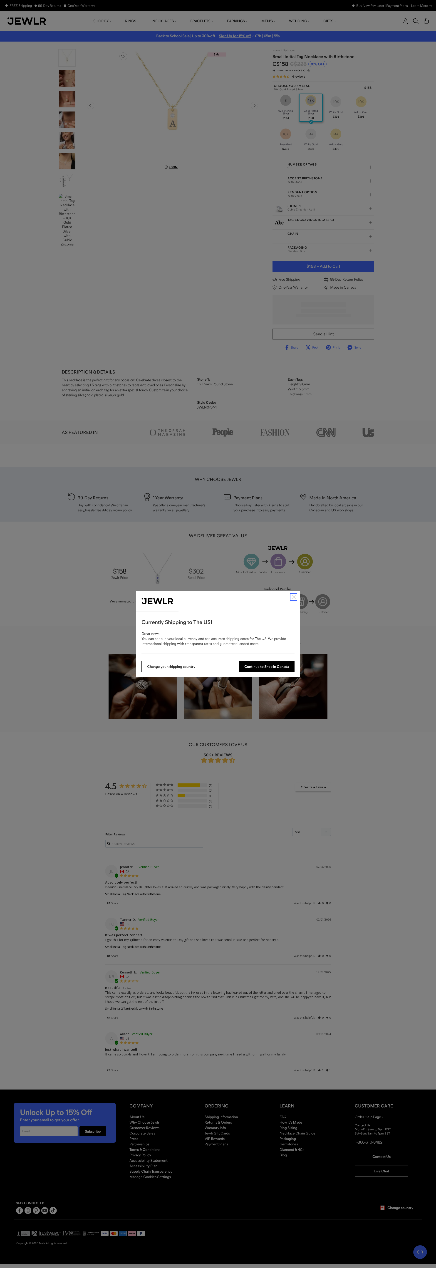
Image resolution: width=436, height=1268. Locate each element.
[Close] (293, 597)
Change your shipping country (171, 666)
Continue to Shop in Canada (266, 666)
